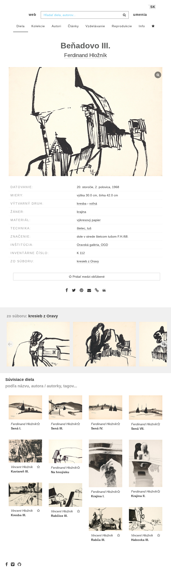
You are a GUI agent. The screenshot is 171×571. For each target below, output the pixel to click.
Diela (20, 26)
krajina (81, 212)
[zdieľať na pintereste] (81, 290)
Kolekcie (38, 26)
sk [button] (152, 7)
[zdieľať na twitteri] (73, 290)
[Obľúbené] (153, 26)
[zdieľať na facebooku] (66, 290)
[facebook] (7, 564)
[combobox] (85, 15)
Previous (10, 344)
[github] (20, 564)
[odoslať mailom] (89, 291)
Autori (56, 26)
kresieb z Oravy (88, 261)
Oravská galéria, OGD (92, 244)
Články (73, 26)
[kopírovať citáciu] (104, 290)
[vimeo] (14, 564)
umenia (140, 14)
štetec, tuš (84, 228)
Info (142, 26)
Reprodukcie (122, 26)
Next (163, 344)
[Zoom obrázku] (85, 121)
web (32, 14)
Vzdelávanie (95, 26)
